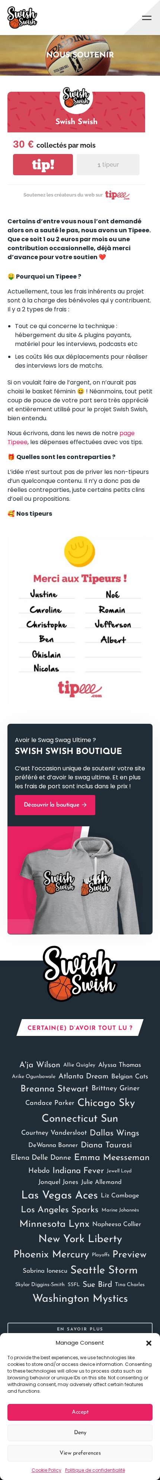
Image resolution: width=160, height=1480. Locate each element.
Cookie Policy (46, 1470)
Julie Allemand (101, 1182)
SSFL (74, 1284)
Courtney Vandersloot (54, 1133)
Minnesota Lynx (54, 1224)
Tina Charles (130, 1285)
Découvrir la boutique (52, 805)
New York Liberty (80, 1239)
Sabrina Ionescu (45, 1271)
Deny (80, 1433)
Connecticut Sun (80, 1119)
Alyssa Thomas (119, 1065)
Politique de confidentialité (95, 1470)
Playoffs (100, 1255)
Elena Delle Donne (41, 1158)
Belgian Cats (129, 1077)
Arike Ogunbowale (33, 1077)
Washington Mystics (80, 1299)
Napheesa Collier (116, 1224)
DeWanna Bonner (53, 1145)
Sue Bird (97, 1285)
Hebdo (38, 1171)
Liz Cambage (120, 1196)
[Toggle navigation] (146, 17)
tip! (43, 164)
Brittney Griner (116, 1088)
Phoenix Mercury (51, 1255)
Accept (80, 1412)
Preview (129, 1255)
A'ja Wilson (39, 1065)
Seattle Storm (104, 1270)
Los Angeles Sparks (60, 1210)
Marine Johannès (120, 1210)
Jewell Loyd (119, 1171)
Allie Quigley (79, 1065)
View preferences (80, 1453)
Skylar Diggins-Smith (40, 1285)
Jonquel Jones (58, 1182)
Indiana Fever (78, 1171)
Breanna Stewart (54, 1089)
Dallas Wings (114, 1133)
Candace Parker (49, 1103)
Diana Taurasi (106, 1145)
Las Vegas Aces (59, 1195)
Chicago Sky (106, 1103)
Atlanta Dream (83, 1076)
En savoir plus (80, 1329)
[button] (149, 1343)
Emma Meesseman (112, 1157)
